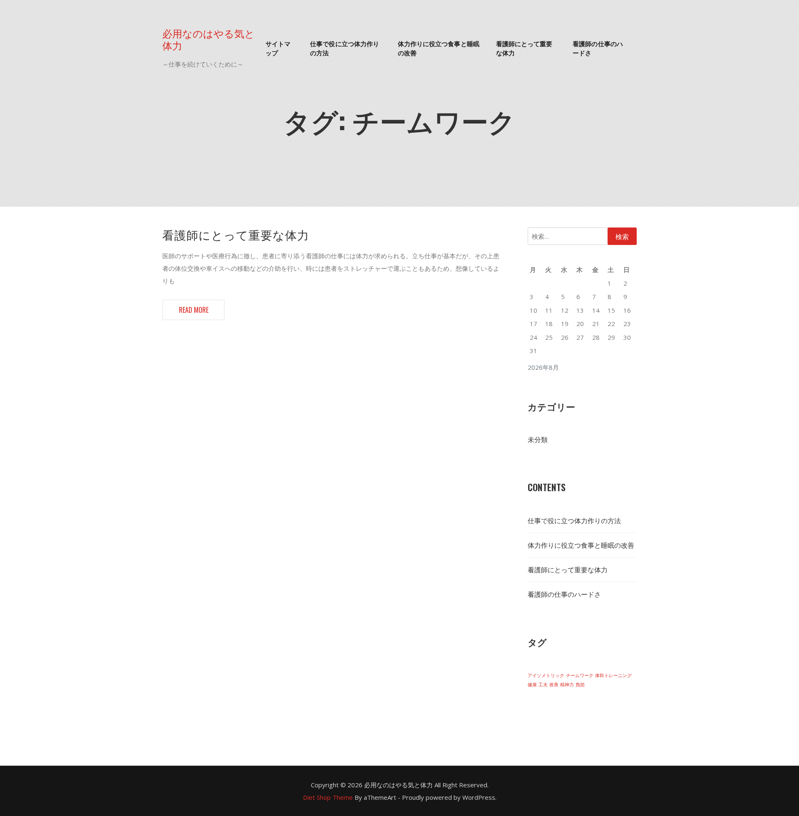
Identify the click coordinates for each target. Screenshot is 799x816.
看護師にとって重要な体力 (524, 48)
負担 (580, 684)
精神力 (567, 684)
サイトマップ (278, 48)
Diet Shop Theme (328, 797)
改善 (553, 684)
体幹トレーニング (613, 675)
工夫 (543, 684)
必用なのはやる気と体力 (208, 39)
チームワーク (579, 675)
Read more (193, 310)
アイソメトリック (546, 675)
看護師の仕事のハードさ (598, 48)
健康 (532, 684)
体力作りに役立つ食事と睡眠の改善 (438, 48)
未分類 (538, 439)
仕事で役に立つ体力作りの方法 (344, 48)
